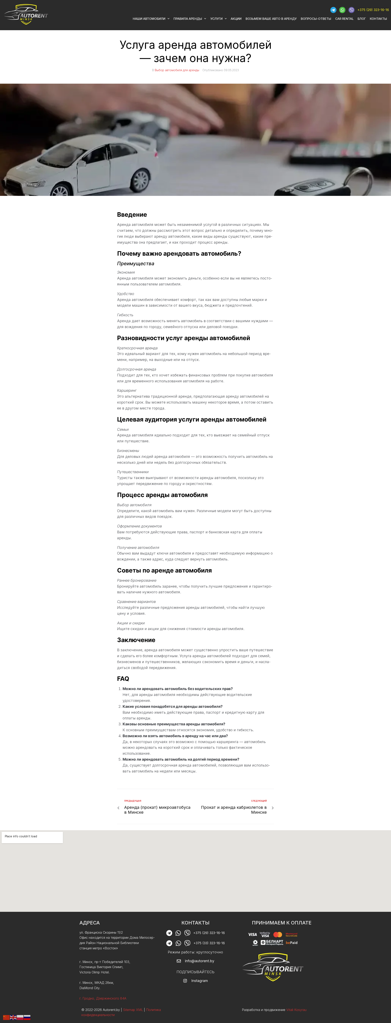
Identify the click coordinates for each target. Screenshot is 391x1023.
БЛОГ (362, 19)
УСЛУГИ (216, 19)
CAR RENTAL (344, 19)
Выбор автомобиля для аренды (177, 70)
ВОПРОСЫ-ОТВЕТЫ (316, 19)
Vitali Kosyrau (296, 1010)
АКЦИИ (236, 19)
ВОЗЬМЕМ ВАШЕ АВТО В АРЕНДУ (271, 19)
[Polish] (20, 1017)
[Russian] (27, 1017)
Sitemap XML (133, 1010)
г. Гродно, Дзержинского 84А (102, 998)
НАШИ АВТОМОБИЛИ (149, 19)
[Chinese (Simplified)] (6, 1017)
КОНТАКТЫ (378, 19)
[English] (13, 1017)
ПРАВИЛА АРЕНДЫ (188, 19)
